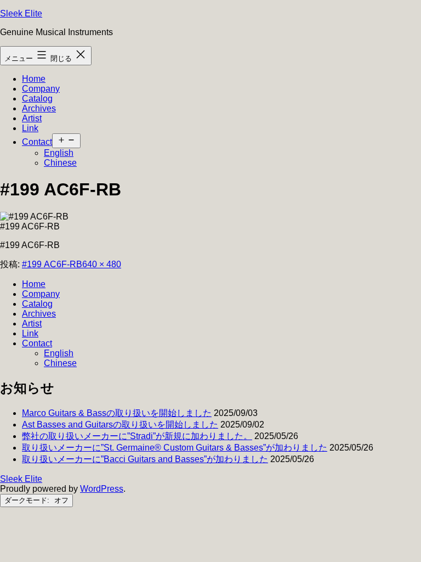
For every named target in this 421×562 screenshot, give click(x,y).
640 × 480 (101, 264)
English (58, 153)
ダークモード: (28, 500)
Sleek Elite (21, 13)
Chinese (60, 162)
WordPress (101, 488)
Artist (32, 118)
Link (30, 128)
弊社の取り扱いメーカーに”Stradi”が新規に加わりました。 (137, 436)
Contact (37, 142)
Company (41, 88)
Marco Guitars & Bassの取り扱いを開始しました (117, 413)
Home (33, 78)
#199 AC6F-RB (52, 264)
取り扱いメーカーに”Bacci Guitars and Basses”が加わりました (145, 459)
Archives (39, 108)
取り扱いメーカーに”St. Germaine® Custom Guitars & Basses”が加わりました (174, 447)
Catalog (37, 98)
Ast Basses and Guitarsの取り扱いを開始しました (120, 424)
